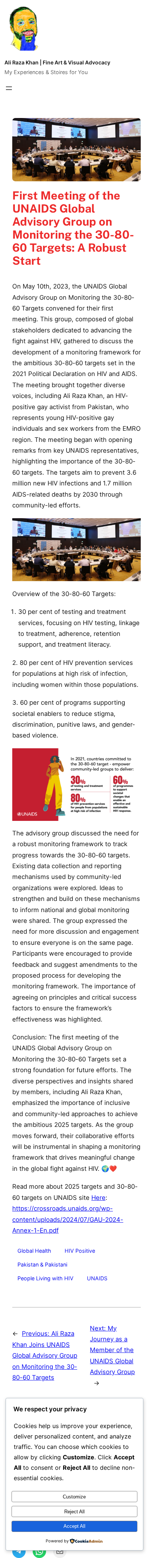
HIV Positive (80, 1251)
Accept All (74, 1526)
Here (98, 1197)
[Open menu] (8, 88)
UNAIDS (97, 1278)
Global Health (34, 1251)
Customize (74, 1497)
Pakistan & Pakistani (42, 1264)
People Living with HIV (45, 1278)
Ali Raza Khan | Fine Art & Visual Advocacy (57, 62)
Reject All (74, 1511)
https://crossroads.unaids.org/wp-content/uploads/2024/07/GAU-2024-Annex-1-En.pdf (67, 1219)
